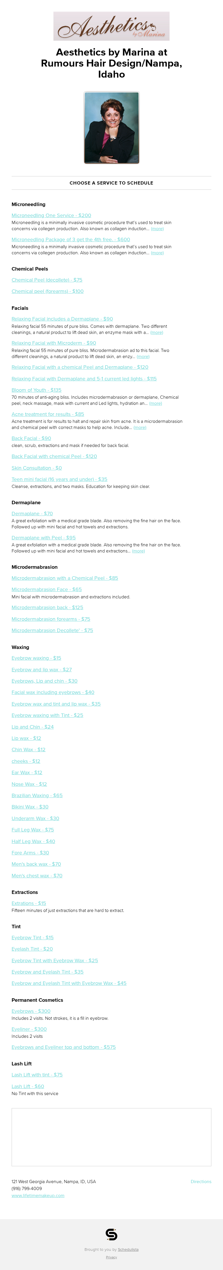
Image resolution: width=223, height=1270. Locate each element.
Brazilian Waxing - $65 (37, 795)
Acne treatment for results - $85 (48, 414)
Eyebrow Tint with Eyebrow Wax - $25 (55, 960)
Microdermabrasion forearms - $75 (51, 619)
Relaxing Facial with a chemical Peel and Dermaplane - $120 (80, 367)
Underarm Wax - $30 (35, 818)
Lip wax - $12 (26, 738)
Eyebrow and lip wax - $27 (42, 669)
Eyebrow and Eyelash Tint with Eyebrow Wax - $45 (69, 983)
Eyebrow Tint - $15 (33, 937)
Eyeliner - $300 (29, 1029)
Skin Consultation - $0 (37, 468)
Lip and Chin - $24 (33, 727)
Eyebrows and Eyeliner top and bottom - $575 (64, 1047)
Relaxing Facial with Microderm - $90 (54, 343)
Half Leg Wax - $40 (33, 841)
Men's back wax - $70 (36, 864)
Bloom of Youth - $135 (37, 390)
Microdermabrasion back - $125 (47, 607)
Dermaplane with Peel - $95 (44, 538)
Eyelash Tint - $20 (32, 949)
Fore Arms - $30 (30, 853)
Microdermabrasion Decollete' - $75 (52, 630)
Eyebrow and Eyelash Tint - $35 (48, 972)
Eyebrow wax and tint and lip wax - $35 (56, 704)
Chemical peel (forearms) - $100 (48, 291)
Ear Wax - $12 (27, 772)
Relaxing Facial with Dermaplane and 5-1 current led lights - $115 (84, 379)
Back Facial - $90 (31, 438)
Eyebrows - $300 (31, 1011)
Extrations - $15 (29, 903)
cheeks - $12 (26, 761)
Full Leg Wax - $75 (33, 830)
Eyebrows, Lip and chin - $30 (45, 681)
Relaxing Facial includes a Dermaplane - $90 (62, 319)
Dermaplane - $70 (32, 513)
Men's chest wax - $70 (37, 876)
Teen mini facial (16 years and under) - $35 (59, 479)
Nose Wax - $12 (29, 784)
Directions (201, 1181)
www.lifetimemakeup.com (38, 1195)
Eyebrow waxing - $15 (36, 658)
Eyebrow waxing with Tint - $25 (47, 715)
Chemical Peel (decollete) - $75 (47, 280)
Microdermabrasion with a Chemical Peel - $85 (65, 578)
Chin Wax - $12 (29, 749)
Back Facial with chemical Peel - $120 (54, 456)
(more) (157, 228)
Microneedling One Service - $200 (51, 215)
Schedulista (128, 1249)
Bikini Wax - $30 (30, 807)
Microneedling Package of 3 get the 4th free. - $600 (71, 239)
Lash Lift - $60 (28, 1086)
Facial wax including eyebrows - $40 (53, 692)
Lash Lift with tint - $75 (37, 1075)
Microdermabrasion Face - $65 (47, 589)
